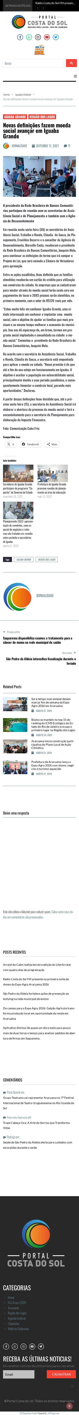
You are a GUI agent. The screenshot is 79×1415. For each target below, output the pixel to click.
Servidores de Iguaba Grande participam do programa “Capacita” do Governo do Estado (18, 488)
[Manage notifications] (69, 1406)
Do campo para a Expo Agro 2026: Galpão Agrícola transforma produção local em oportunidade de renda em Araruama (39, 1013)
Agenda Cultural (17, 1318)
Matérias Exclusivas (18, 1328)
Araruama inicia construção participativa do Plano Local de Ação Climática (52, 744)
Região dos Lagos (42, 116)
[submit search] (71, 63)
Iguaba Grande (23, 94)
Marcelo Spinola (17, 1117)
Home (6, 94)
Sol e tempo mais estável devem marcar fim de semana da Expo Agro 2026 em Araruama (51, 702)
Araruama (13, 1307)
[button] (75, 76)
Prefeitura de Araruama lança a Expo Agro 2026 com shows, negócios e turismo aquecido (53, 765)
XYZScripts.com (53, 1413)
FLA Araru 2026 (17, 1302)
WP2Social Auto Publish (28, 1413)
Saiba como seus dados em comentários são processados (38, 914)
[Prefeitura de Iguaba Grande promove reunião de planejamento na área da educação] (52, 473)
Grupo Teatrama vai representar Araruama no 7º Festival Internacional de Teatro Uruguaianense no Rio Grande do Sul (38, 1103)
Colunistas (13, 1323)
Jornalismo (19, 145)
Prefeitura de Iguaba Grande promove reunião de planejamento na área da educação (51, 488)
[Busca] (33, 63)
